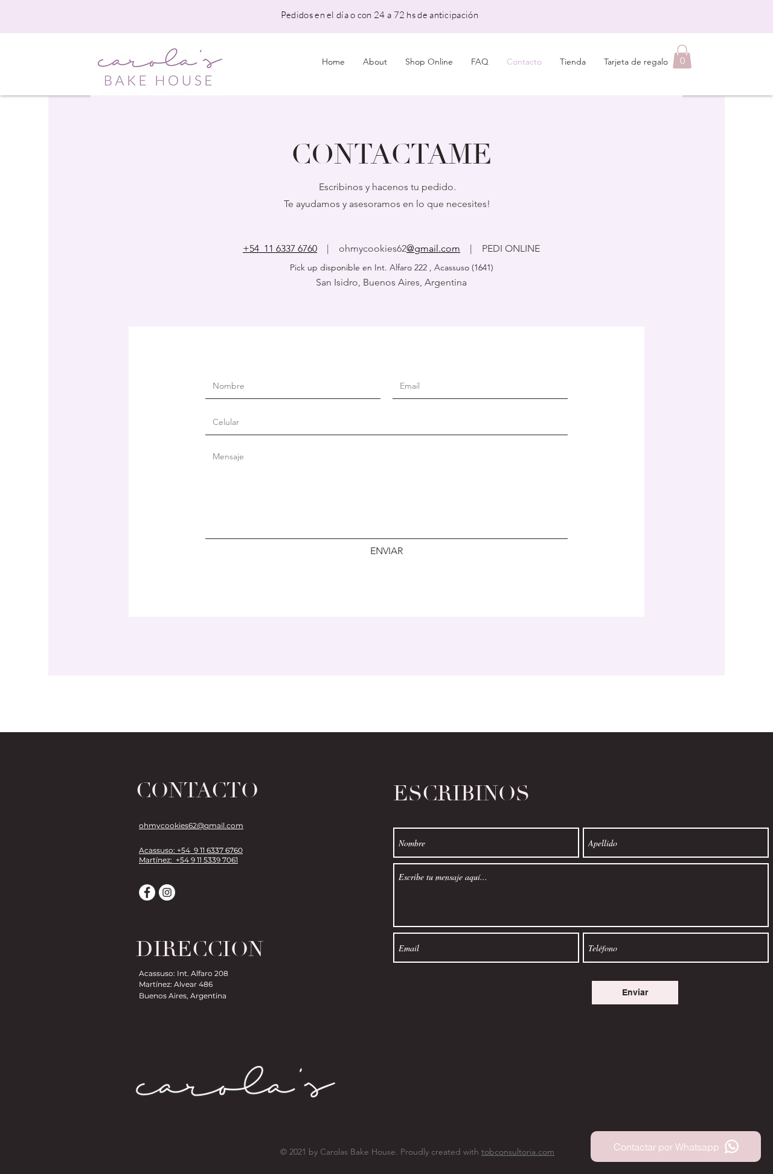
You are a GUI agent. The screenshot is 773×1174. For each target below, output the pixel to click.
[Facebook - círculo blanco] (147, 892)
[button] (682, 56)
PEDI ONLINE (511, 248)
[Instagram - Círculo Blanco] (167, 892)
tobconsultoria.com (517, 1151)
